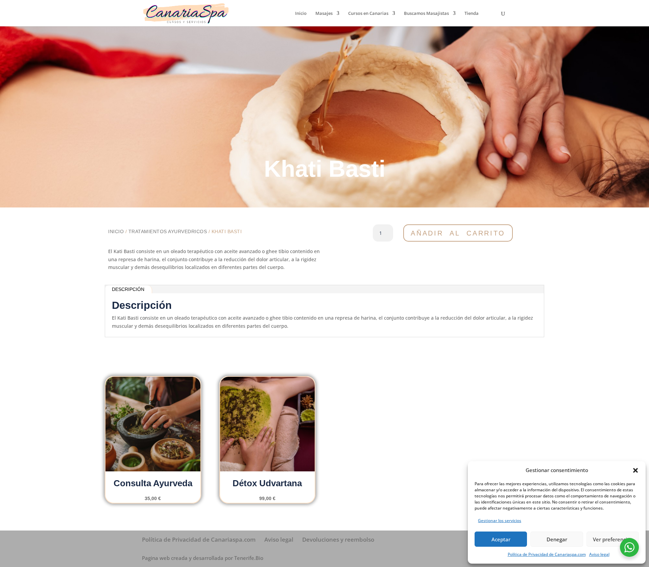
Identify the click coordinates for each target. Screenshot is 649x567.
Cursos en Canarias (368, 13)
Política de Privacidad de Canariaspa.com (547, 554)
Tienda (471, 13)
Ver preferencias (612, 539)
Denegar (557, 539)
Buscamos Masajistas (426, 13)
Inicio (301, 13)
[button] (635, 470)
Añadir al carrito (458, 233)
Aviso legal (599, 554)
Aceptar (500, 539)
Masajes (324, 13)
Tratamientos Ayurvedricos (167, 231)
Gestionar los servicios (499, 520)
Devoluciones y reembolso (338, 539)
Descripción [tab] (128, 289)
